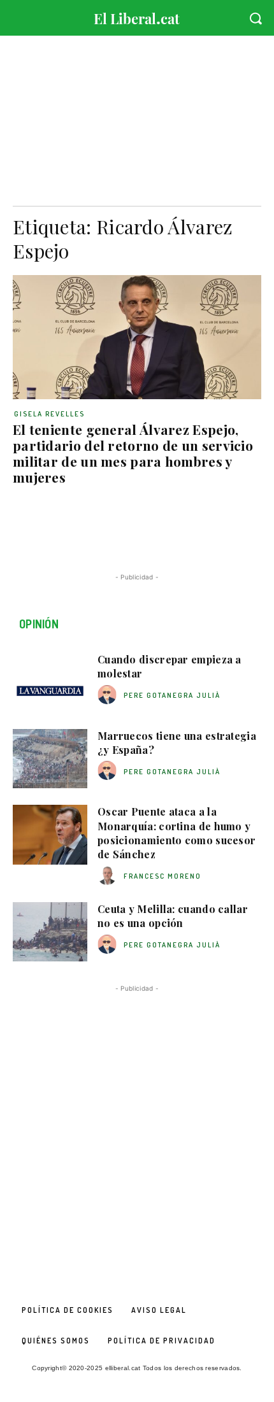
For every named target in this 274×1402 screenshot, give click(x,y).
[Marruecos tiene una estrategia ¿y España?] (50, 759)
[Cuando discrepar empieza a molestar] (50, 682)
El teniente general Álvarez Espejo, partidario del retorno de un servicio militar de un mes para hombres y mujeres (133, 453)
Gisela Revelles (49, 413)
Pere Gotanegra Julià (172, 695)
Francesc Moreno (162, 876)
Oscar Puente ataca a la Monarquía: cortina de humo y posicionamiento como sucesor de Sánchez (176, 833)
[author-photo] (108, 695)
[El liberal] (137, 15)
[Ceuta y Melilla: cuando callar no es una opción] (50, 932)
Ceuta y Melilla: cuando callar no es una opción (172, 916)
